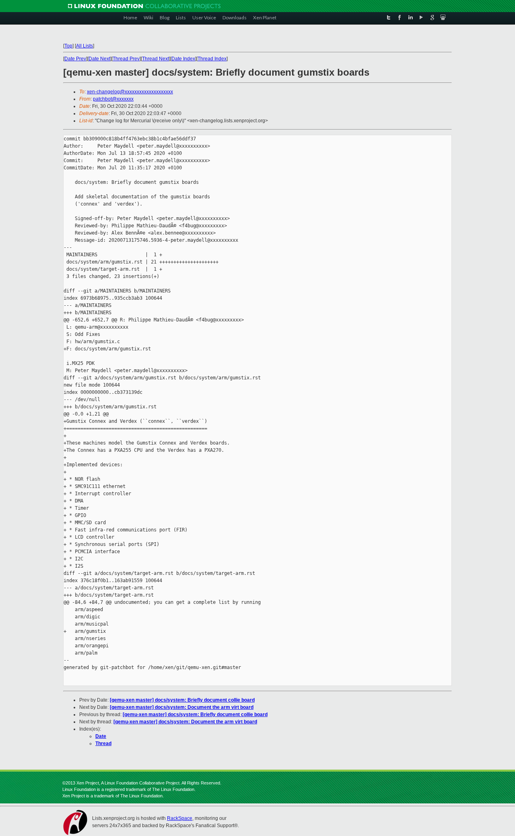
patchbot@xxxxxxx (113, 99)
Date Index (183, 59)
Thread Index (212, 59)
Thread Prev (126, 59)
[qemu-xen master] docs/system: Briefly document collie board (182, 700)
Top (68, 46)
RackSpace (179, 818)
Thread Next (155, 59)
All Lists (84, 46)
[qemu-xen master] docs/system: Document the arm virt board (181, 707)
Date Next (99, 59)
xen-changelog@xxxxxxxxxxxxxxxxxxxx (130, 92)
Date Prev (75, 59)
